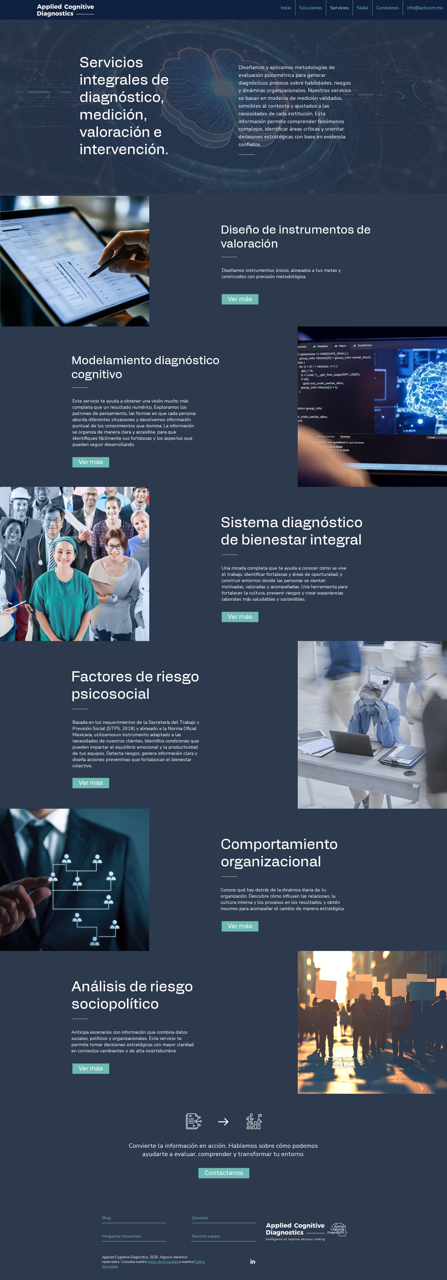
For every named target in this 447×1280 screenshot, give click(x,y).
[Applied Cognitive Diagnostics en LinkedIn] (252, 1261)
